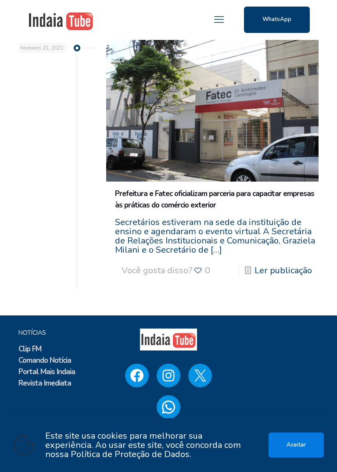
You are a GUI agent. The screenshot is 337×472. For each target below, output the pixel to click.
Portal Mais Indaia (46, 372)
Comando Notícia (44, 360)
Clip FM (29, 349)
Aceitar (296, 445)
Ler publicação (283, 270)
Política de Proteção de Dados (130, 454)
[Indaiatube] (61, 19)
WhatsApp (276, 19)
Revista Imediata (44, 383)
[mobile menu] (219, 19)
